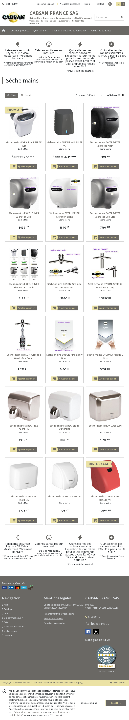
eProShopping (75, 682)
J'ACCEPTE (116, 703)
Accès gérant (118, 682)
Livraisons (8, 635)
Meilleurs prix (10, 631)
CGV (5, 622)
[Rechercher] (122, 17)
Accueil (7, 604)
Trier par (80, 95)
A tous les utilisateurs (13, 626)
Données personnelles (54, 623)
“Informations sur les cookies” (28, 712)
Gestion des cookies (53, 618)
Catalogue (8, 609)
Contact (100, 4)
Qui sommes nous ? (13, 617)
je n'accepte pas (89, 703)
